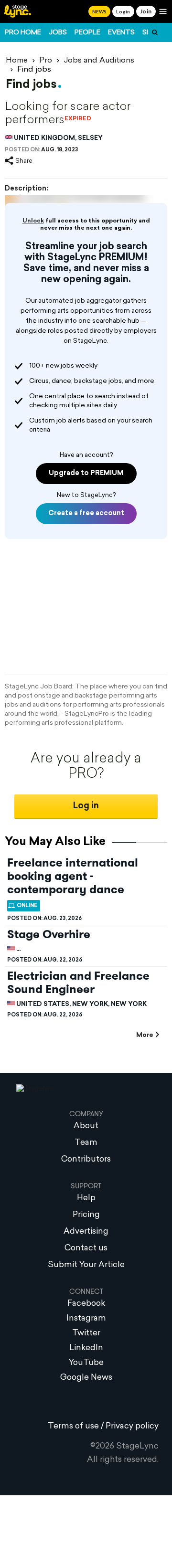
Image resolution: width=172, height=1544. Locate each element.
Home (17, 60)
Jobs (58, 32)
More (144, 1035)
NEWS (99, 11)
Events (121, 32)
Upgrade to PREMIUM (86, 473)
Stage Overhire (48, 934)
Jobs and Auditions (99, 60)
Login (123, 11)
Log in (86, 806)
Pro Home (23, 32)
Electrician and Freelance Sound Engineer (78, 982)
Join (146, 11)
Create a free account (86, 513)
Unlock (33, 221)
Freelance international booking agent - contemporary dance (72, 876)
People (87, 32)
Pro (45, 60)
